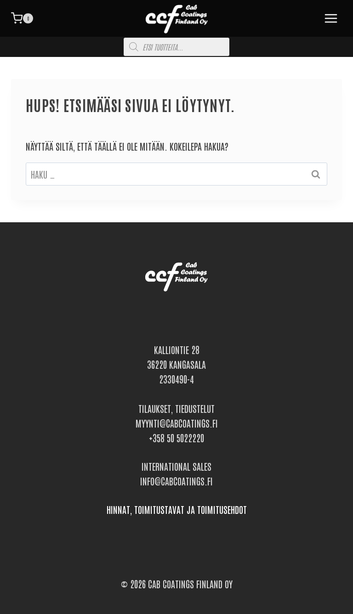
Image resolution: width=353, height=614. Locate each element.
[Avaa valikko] (329, 18)
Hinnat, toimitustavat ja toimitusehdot (177, 509)
